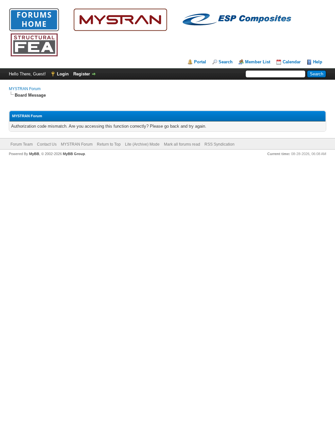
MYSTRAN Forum (25, 89)
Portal (200, 61)
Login (63, 74)
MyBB (34, 154)
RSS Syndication (219, 144)
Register (81, 74)
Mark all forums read (182, 144)
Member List (257, 61)
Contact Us (47, 144)
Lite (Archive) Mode (142, 144)
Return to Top (109, 144)
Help (317, 61)
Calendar (292, 61)
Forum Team (21, 144)
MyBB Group (74, 154)
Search (226, 61)
